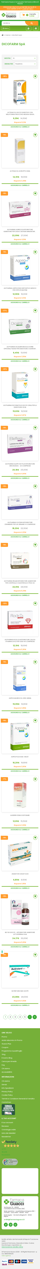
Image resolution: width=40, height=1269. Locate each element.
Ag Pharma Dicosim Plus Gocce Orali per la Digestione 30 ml (20, 406)
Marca (7, 35)
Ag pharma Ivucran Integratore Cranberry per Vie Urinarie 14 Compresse (20, 523)
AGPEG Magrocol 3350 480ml (20, 698)
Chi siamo (6, 1068)
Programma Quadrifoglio (12, 1051)
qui (20, 1245)
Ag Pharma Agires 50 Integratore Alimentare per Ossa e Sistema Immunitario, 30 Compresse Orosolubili (20, 231)
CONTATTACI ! (27, 9)
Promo (4, 1037)
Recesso (5, 1126)
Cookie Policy (7, 1095)
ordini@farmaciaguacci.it (14, 1219)
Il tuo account (7, 1122)
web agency (6, 1256)
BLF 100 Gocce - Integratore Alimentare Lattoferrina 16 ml (20, 933)
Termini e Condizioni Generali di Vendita (18, 1098)
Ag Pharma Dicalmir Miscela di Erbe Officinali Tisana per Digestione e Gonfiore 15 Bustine (20, 348)
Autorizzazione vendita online (12, 1247)
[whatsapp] (15, 1225)
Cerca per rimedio (9, 1061)
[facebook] (6, 1225)
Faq (3, 1065)
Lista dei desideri (8, 1133)
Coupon (5, 1047)
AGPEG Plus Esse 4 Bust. (20, 757)
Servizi (4, 1084)
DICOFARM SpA (17, 35)
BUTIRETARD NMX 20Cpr (20, 991)
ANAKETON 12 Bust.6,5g (20, 874)
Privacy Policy (7, 1091)
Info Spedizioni (8, 1088)
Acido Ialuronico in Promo (12, 1040)
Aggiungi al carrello (20, 127)
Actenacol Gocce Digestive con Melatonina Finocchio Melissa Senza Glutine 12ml (20, 113)
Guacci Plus (6, 1044)
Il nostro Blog (7, 1058)
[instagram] (11, 1225)
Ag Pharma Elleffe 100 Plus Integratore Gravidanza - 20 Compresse (20, 465)
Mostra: (7, 58)
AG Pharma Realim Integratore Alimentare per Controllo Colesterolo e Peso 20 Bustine (20, 582)
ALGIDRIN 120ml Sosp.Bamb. (20, 815)
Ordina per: (8, 64)
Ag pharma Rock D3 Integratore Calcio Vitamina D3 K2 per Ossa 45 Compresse (20, 641)
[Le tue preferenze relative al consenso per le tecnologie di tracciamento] (2, 952)
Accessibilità (7, 1072)
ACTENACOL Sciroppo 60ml (20, 171)
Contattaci (6, 1102)
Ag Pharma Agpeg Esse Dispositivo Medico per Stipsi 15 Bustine (20, 289)
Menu (6, 28)
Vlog (3, 1054)
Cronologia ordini (9, 1129)
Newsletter (6, 1136)
